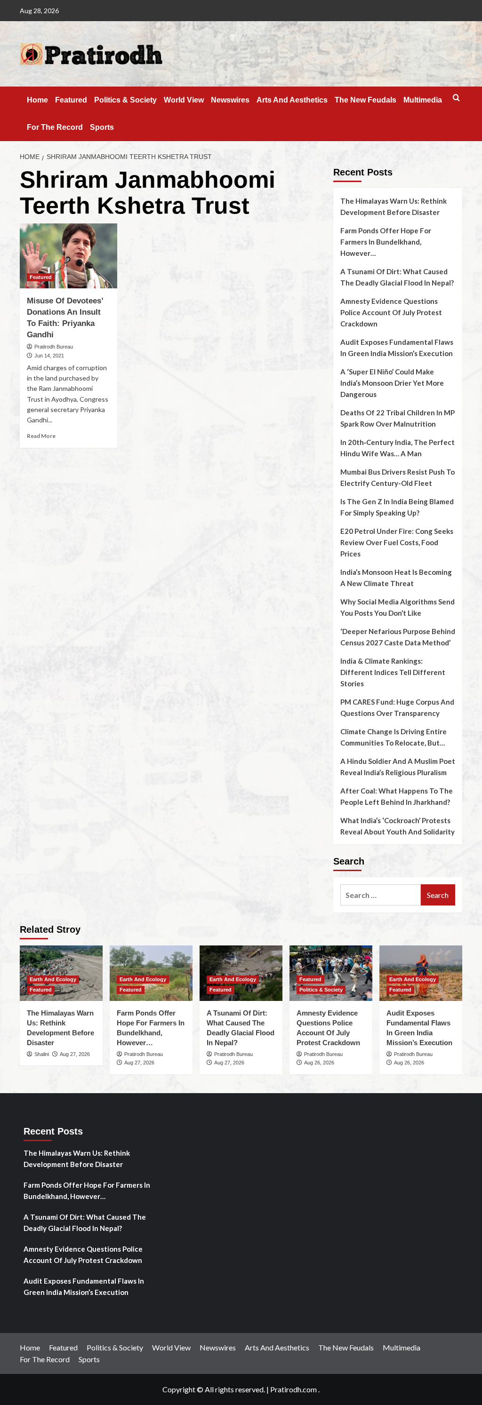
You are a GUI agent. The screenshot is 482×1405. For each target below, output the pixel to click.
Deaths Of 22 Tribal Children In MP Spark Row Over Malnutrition (397, 418)
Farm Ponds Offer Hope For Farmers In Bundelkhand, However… (385, 241)
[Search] (456, 98)
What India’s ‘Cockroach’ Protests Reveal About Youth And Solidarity (397, 826)
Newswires (230, 100)
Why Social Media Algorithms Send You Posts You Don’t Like (397, 607)
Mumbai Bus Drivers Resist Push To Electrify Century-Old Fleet (397, 477)
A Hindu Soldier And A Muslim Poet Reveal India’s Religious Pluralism (397, 767)
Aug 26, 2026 (319, 1062)
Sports (102, 127)
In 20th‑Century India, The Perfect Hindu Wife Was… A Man (397, 448)
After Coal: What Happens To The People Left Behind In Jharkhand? (396, 796)
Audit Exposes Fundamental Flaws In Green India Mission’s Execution (396, 347)
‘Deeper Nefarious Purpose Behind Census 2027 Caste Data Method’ (397, 637)
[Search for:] (380, 894)
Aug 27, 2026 (75, 1054)
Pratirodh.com (293, 1389)
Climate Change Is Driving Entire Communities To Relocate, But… (393, 737)
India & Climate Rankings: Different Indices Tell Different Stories (392, 672)
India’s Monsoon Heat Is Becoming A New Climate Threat (396, 577)
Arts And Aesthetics (292, 100)
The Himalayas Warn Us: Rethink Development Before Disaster (393, 206)
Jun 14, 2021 (49, 355)
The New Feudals (365, 100)
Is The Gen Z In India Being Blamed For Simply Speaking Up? (397, 507)
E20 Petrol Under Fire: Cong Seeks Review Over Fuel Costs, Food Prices (396, 542)
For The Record (55, 127)
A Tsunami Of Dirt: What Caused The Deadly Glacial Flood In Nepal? (397, 277)
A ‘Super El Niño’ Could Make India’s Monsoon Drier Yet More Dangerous (392, 382)
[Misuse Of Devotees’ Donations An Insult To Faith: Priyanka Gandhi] (68, 255)
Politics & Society (125, 100)
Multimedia (422, 100)
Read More (41, 435)
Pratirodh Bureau (53, 346)
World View (184, 100)
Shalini (41, 1054)
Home (37, 100)
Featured (71, 100)
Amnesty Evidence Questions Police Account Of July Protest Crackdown (391, 312)
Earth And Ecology (53, 979)
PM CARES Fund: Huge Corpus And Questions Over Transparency (397, 707)
